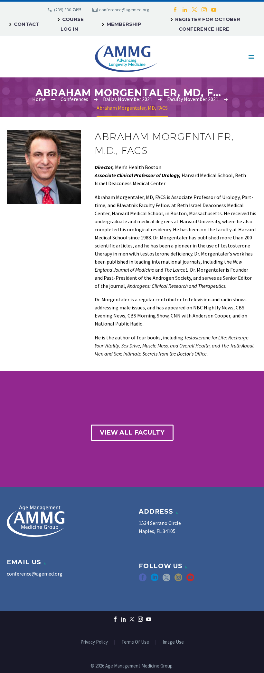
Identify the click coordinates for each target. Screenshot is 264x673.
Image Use (173, 642)
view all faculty (132, 432)
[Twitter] (194, 9)
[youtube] (190, 580)
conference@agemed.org (124, 10)
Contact (26, 24)
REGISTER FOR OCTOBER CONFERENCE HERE (207, 24)
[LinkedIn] (185, 9)
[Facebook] (175, 9)
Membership (124, 24)
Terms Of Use (135, 642)
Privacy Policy (94, 642)
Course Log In (72, 24)
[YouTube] (214, 9)
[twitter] (166, 580)
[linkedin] (154, 580)
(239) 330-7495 (67, 10)
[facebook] (142, 580)
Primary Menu (251, 57)
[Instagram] (204, 9)
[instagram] (178, 580)
